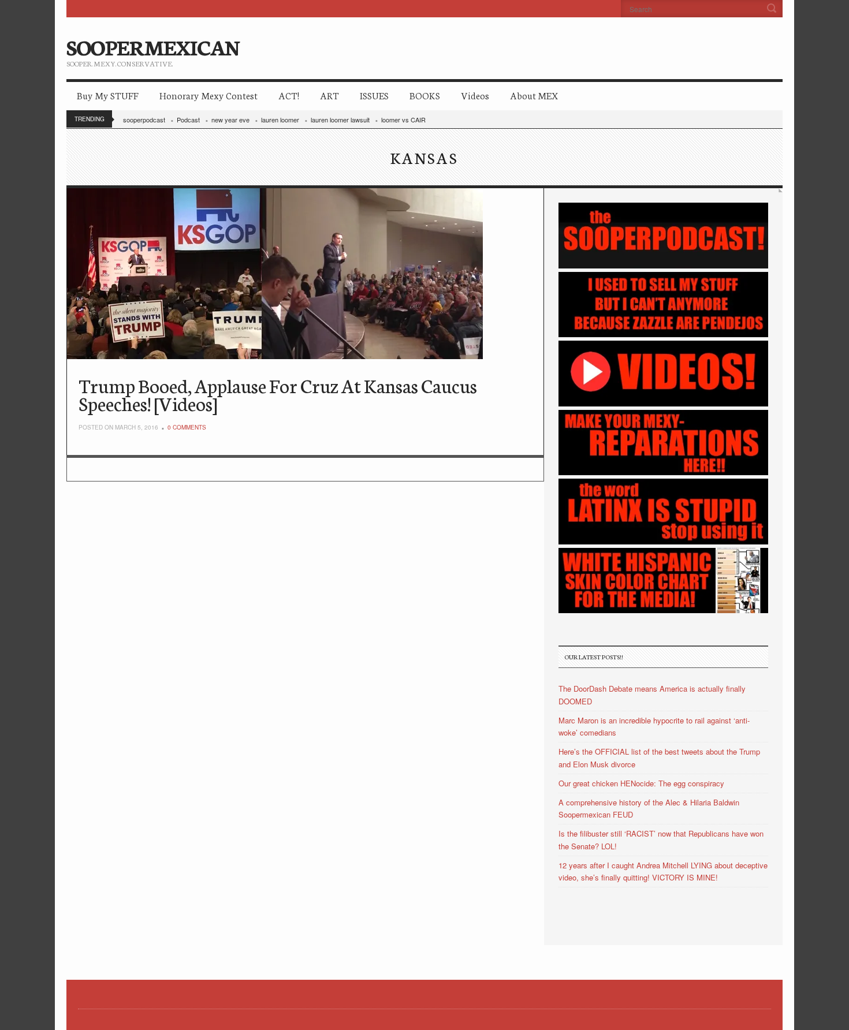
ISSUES (374, 95)
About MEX (534, 95)
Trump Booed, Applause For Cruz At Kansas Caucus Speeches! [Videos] (278, 394)
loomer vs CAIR (403, 119)
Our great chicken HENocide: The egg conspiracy (641, 783)
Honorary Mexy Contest (208, 95)
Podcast (188, 119)
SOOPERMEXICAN (152, 46)
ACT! (288, 95)
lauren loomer (280, 119)
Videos (475, 95)
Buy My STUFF (108, 95)
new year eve (230, 119)
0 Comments (186, 427)
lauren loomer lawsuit (340, 119)
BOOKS (424, 95)
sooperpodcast (144, 119)
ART (329, 95)
